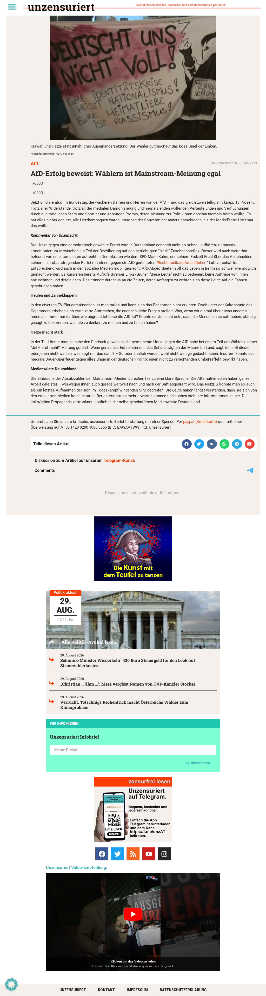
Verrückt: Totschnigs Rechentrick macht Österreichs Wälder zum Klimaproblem (124, 704)
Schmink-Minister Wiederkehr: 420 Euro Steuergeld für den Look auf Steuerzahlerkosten (127, 663)
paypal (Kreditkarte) (200, 421)
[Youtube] (148, 853)
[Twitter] (117, 853)
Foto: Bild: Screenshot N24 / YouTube (52, 153)
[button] (12, 7)
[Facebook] (101, 853)
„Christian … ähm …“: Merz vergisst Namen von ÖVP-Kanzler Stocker (127, 684)
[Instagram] (164, 853)
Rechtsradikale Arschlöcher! (182, 262)
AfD (34, 163)
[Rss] (133, 853)
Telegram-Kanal (119, 460)
